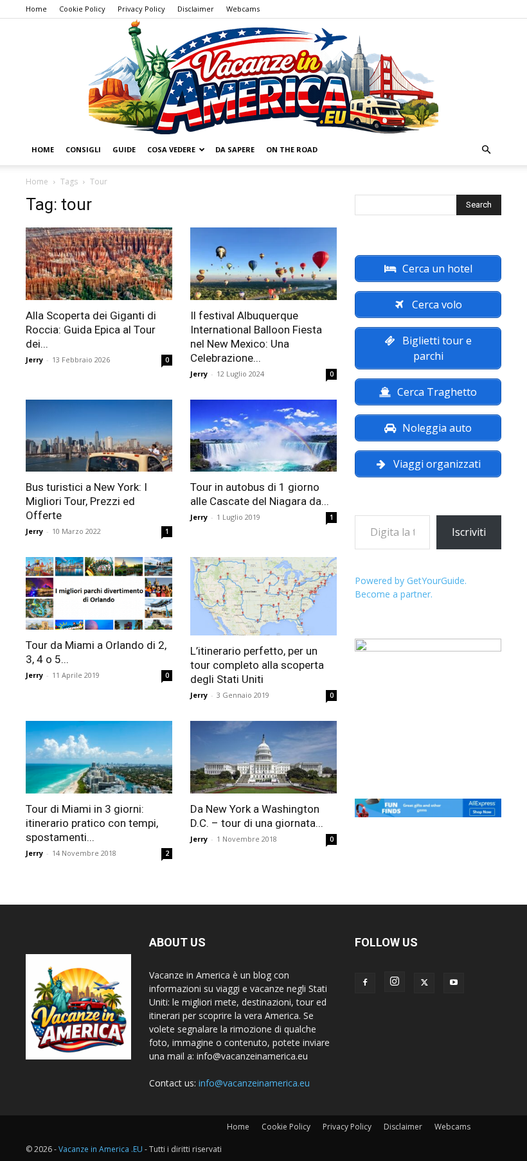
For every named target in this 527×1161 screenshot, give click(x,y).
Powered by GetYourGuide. (411, 580)
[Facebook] (365, 983)
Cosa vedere (171, 149)
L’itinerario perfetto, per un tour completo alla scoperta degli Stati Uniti (257, 665)
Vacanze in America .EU (100, 1149)
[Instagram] (394, 981)
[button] (485, 150)
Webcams (243, 8)
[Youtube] (453, 983)
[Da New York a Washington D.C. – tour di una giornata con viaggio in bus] (263, 757)
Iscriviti (469, 532)
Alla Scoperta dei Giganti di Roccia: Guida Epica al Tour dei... (91, 329)
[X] (424, 983)
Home (36, 8)
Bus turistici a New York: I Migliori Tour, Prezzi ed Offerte (86, 501)
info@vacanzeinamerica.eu (254, 1083)
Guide (124, 149)
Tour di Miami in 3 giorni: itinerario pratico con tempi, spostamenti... (92, 823)
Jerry (34, 359)
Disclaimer (195, 8)
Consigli (83, 149)
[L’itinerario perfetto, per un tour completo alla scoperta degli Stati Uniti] (263, 596)
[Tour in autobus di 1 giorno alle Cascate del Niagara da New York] (263, 436)
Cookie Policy (82, 8)
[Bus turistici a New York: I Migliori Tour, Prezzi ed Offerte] (99, 436)
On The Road (291, 149)
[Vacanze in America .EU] (263, 76)
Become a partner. (394, 594)
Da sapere (235, 149)
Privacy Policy (141, 8)
